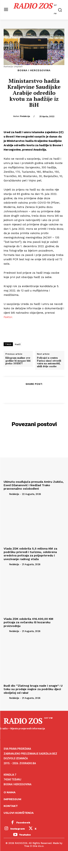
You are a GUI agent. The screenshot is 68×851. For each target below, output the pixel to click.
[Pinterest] (34, 392)
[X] (25, 392)
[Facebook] (17, 392)
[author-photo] (6, 494)
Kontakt (11, 806)
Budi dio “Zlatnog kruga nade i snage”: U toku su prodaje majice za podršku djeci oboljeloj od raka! (33, 689)
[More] (51, 392)
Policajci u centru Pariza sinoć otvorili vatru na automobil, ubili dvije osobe (49, 362)
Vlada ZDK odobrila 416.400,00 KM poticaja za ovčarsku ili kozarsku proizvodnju (28, 622)
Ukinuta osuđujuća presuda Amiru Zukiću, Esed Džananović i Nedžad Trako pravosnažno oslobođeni (34, 485)
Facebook (23, 822)
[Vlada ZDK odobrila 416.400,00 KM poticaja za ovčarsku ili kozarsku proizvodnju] (34, 593)
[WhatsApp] (42, 392)
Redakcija (25, 116)
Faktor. (8, 317)
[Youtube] (15, 835)
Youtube (25, 834)
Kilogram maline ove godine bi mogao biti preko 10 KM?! (17, 360)
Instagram (17, 828)
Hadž (17, 344)
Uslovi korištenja (19, 812)
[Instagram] (6, 828)
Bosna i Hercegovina (34, 70)
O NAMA (9, 792)
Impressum (12, 799)
